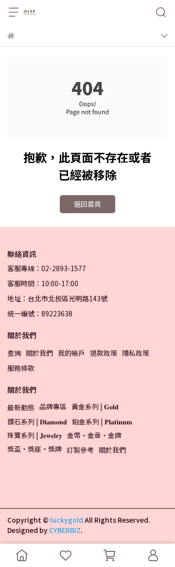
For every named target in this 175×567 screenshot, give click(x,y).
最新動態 (21, 407)
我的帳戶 (71, 353)
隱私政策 (135, 353)
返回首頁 (87, 204)
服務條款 (21, 368)
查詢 (14, 353)
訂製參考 (80, 450)
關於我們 (39, 353)
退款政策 (103, 353)
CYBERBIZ (65, 530)
